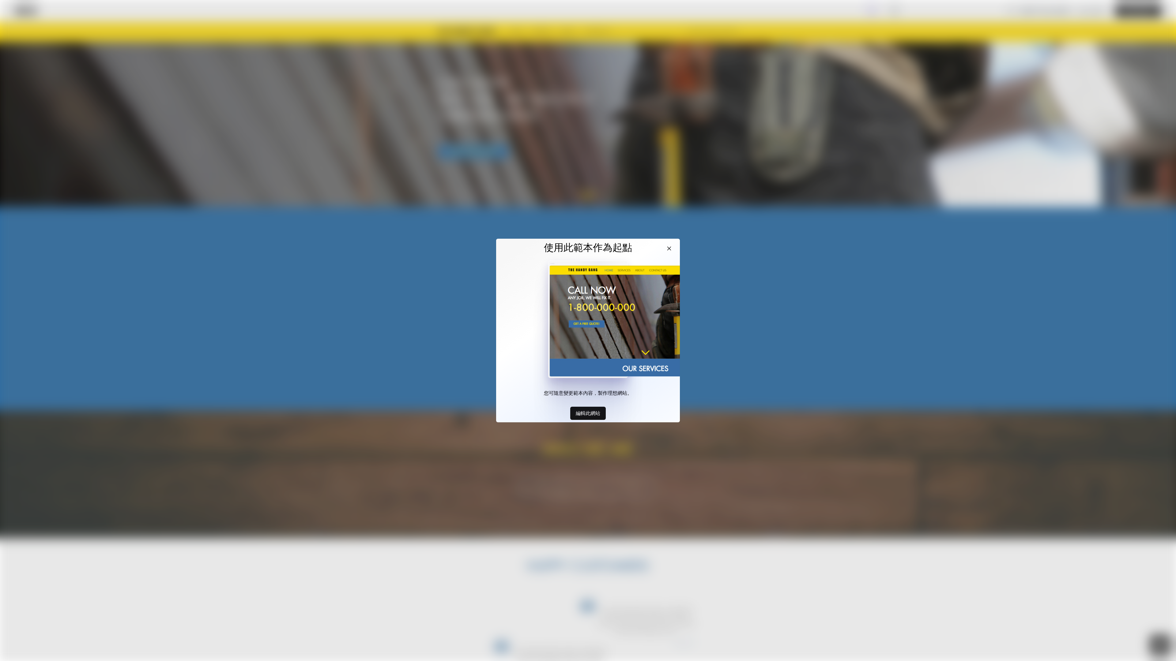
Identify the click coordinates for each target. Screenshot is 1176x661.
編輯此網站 (588, 413)
